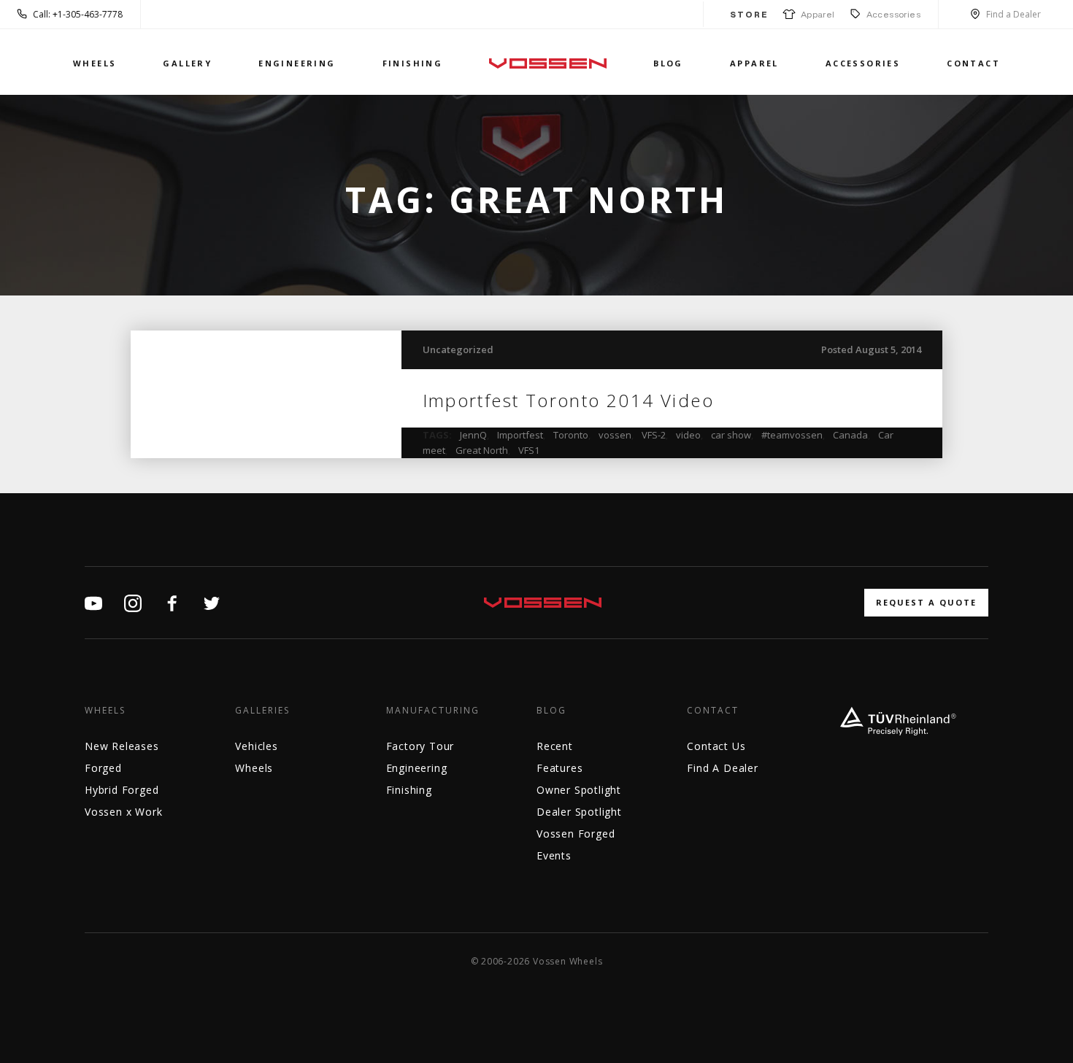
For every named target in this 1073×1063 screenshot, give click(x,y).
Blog (668, 63)
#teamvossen (792, 434)
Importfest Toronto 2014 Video (569, 400)
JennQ (473, 434)
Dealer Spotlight (579, 812)
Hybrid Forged (121, 790)
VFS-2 (654, 434)
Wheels (94, 63)
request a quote (926, 602)
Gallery (187, 63)
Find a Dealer (1013, 14)
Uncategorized (458, 349)
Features (559, 768)
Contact (973, 63)
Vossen (548, 63)
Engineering (296, 63)
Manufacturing (433, 710)
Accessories (893, 14)
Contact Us (716, 746)
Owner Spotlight (578, 790)
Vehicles (256, 746)
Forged (103, 768)
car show (731, 434)
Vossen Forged (575, 833)
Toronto (570, 434)
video (688, 434)
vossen (615, 434)
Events (554, 855)
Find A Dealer (722, 768)
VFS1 (528, 450)
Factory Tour (420, 746)
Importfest (520, 434)
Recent (554, 746)
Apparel (815, 14)
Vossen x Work (123, 812)
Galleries (262, 710)
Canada (850, 434)
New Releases (122, 746)
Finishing (412, 63)
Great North (481, 450)
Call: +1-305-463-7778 (78, 14)
